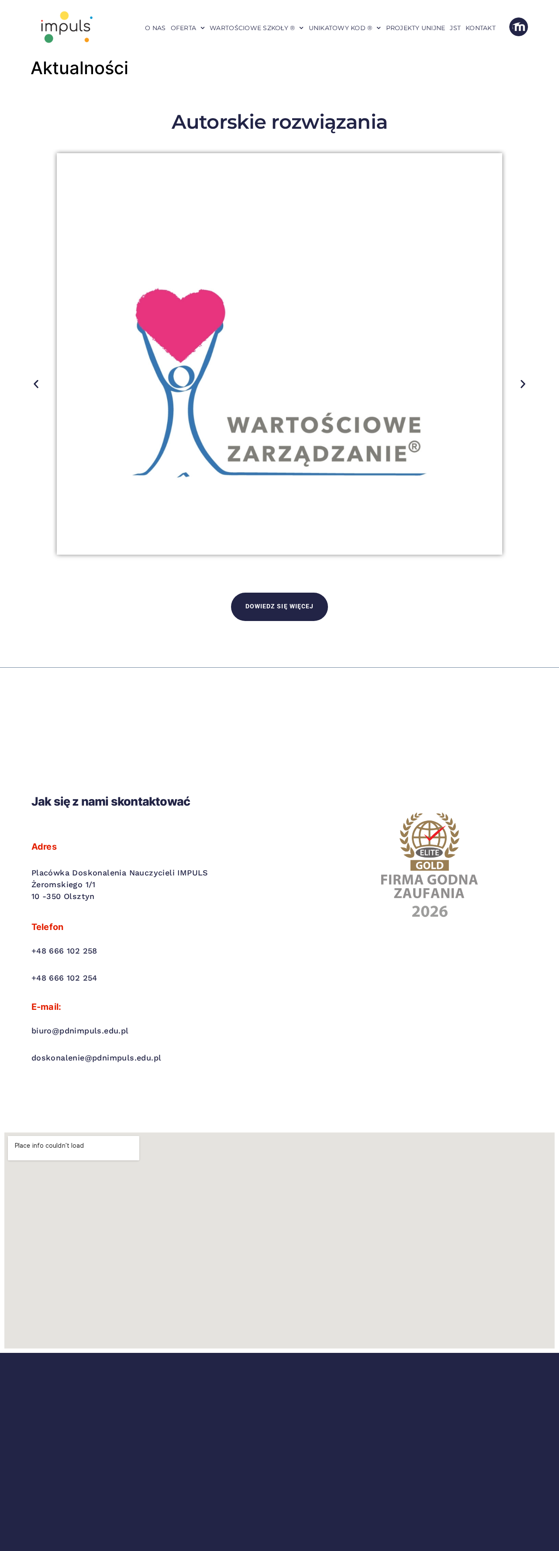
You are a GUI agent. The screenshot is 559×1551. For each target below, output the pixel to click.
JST (455, 28)
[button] (36, 383)
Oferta (184, 28)
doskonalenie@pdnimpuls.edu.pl (96, 1057)
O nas (155, 28)
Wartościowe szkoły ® (252, 28)
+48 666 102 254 (64, 977)
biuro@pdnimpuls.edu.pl (80, 1030)
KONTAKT (481, 28)
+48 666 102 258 (64, 950)
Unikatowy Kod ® (341, 28)
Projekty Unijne (415, 28)
